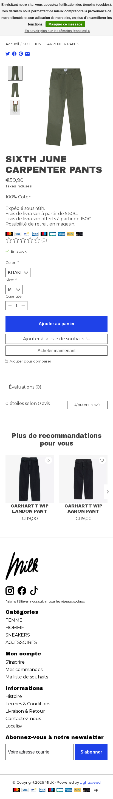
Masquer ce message (65, 24)
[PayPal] (70, 234)
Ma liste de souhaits (26, 677)
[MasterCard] (9, 234)
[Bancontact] (26, 234)
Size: (10, 280)
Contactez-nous (23, 718)
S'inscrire (15, 662)
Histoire (13, 696)
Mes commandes (24, 669)
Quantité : (14, 296)
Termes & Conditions (27, 703)
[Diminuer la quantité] (10, 306)
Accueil (12, 44)
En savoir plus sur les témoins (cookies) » (57, 31)
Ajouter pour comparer (30, 361)
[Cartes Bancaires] (52, 234)
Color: (11, 262)
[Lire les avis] (23, 240)
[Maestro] (44, 234)
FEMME (13, 620)
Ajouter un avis (87, 405)
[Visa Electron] (35, 234)
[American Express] (61, 234)
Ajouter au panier (57, 323)
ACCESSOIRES (21, 642)
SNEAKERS (17, 635)
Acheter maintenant (56, 350)
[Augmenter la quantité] (23, 306)
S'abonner (91, 752)
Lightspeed (90, 782)
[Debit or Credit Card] (79, 234)
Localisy (13, 726)
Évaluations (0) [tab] (25, 387)
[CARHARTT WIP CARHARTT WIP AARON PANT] (83, 479)
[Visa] (17, 234)
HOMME (14, 627)
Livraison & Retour (25, 711)
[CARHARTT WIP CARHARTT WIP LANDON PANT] (29, 479)
